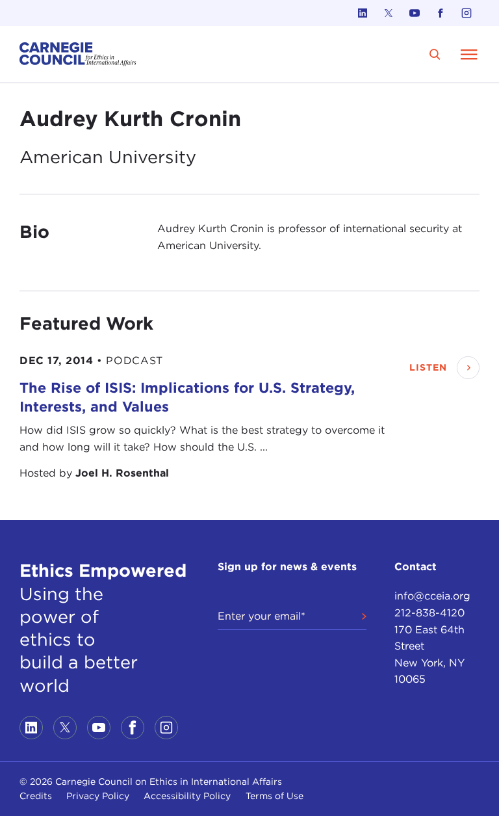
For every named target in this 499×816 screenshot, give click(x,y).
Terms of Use (274, 796)
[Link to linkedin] (363, 13)
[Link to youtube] (415, 13)
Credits (35, 796)
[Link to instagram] (467, 13)
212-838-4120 (429, 613)
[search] (435, 54)
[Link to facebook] (441, 13)
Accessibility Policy (187, 796)
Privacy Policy (97, 796)
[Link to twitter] (389, 13)
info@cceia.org (432, 596)
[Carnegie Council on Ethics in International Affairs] (77, 54)
